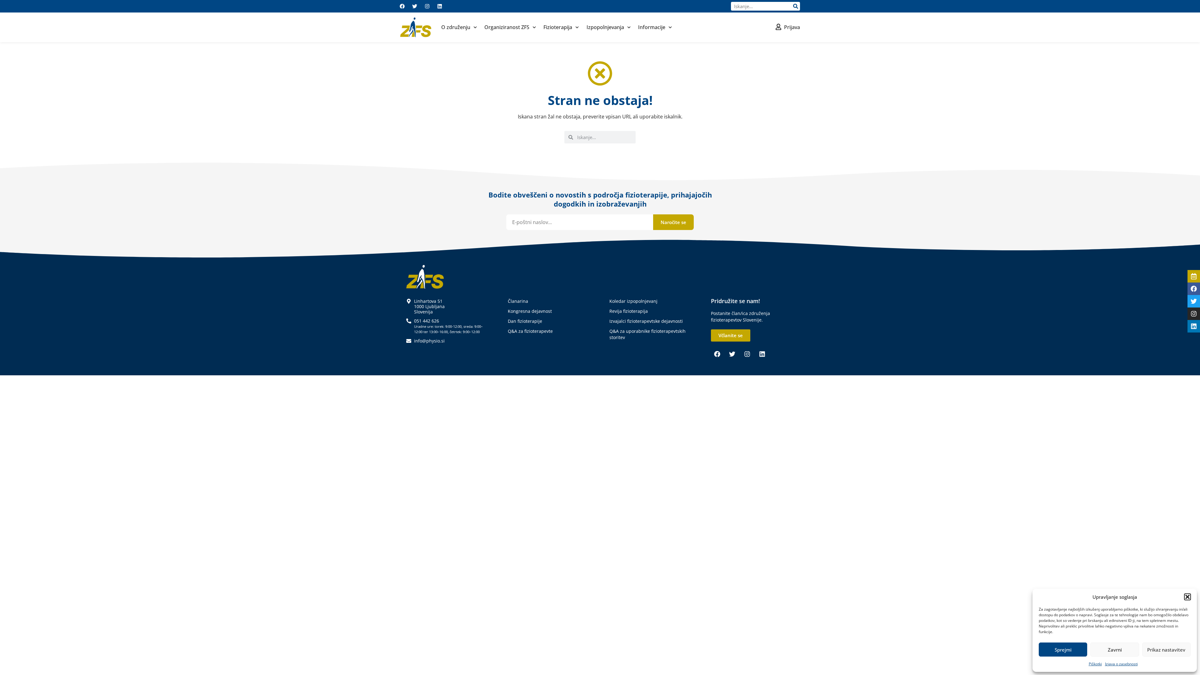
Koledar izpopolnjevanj (633, 301)
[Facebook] (402, 6)
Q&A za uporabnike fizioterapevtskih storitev (647, 334)
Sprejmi (1063, 650)
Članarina (518, 301)
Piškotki (1095, 664)
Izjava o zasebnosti (1121, 664)
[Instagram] (427, 6)
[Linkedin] (440, 6)
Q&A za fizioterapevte (530, 331)
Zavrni (1115, 650)
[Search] (795, 6)
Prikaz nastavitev (1166, 650)
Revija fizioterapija (628, 311)
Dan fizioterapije (525, 321)
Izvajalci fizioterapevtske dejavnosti (646, 321)
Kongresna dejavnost (530, 311)
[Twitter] (415, 6)
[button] (1187, 597)
